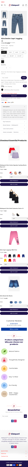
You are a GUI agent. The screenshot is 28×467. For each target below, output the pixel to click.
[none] (4, 15)
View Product (14, 180)
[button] (14, 106)
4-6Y (16, 52)
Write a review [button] (14, 329)
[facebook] (12, 421)
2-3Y (4, 52)
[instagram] (15, 421)
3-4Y (10, 52)
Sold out (14, 95)
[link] (14, 451)
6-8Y (23, 52)
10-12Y (12, 56)
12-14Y (19, 56)
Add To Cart (14, 184)
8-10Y (4, 56)
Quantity (3, 64)
